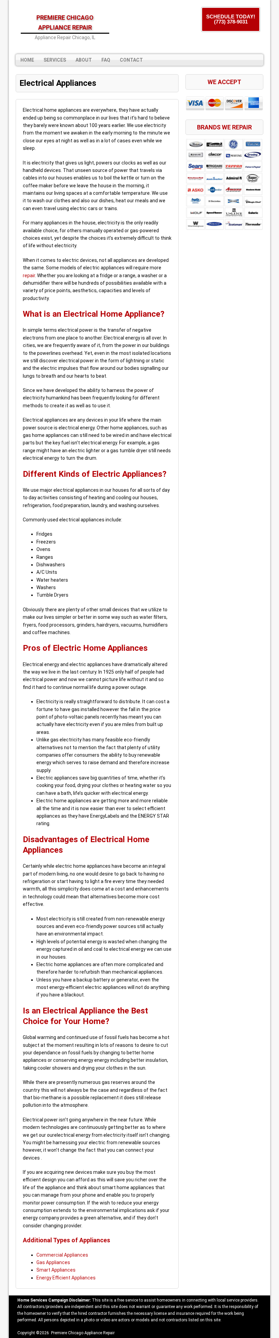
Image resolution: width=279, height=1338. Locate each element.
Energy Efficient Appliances (66, 1277)
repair (29, 275)
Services (55, 60)
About (84, 60)
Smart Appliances (56, 1270)
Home (27, 60)
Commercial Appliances (62, 1255)
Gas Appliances (53, 1262)
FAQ (105, 60)
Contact (131, 60)
